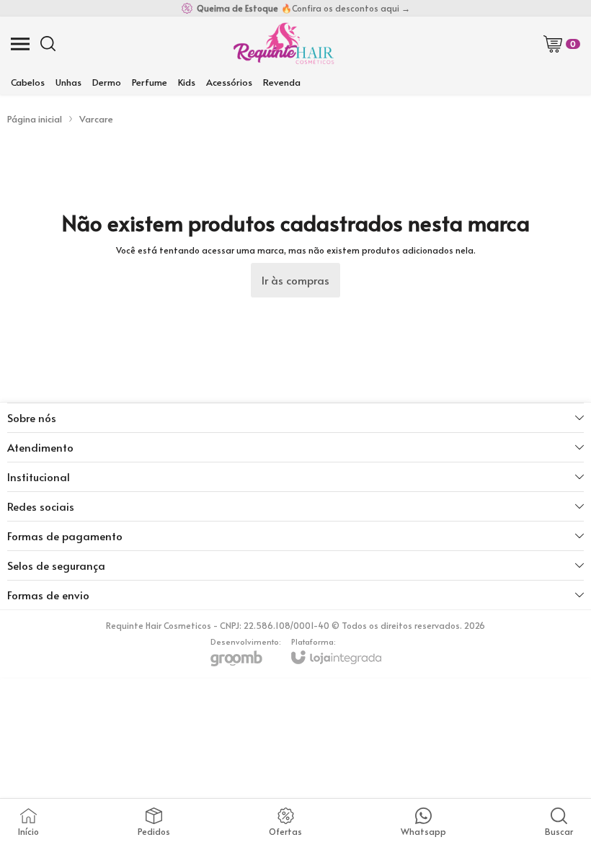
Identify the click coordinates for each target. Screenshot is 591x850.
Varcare (96, 118)
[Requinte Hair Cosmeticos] (283, 43)
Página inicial (34, 118)
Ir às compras (295, 279)
